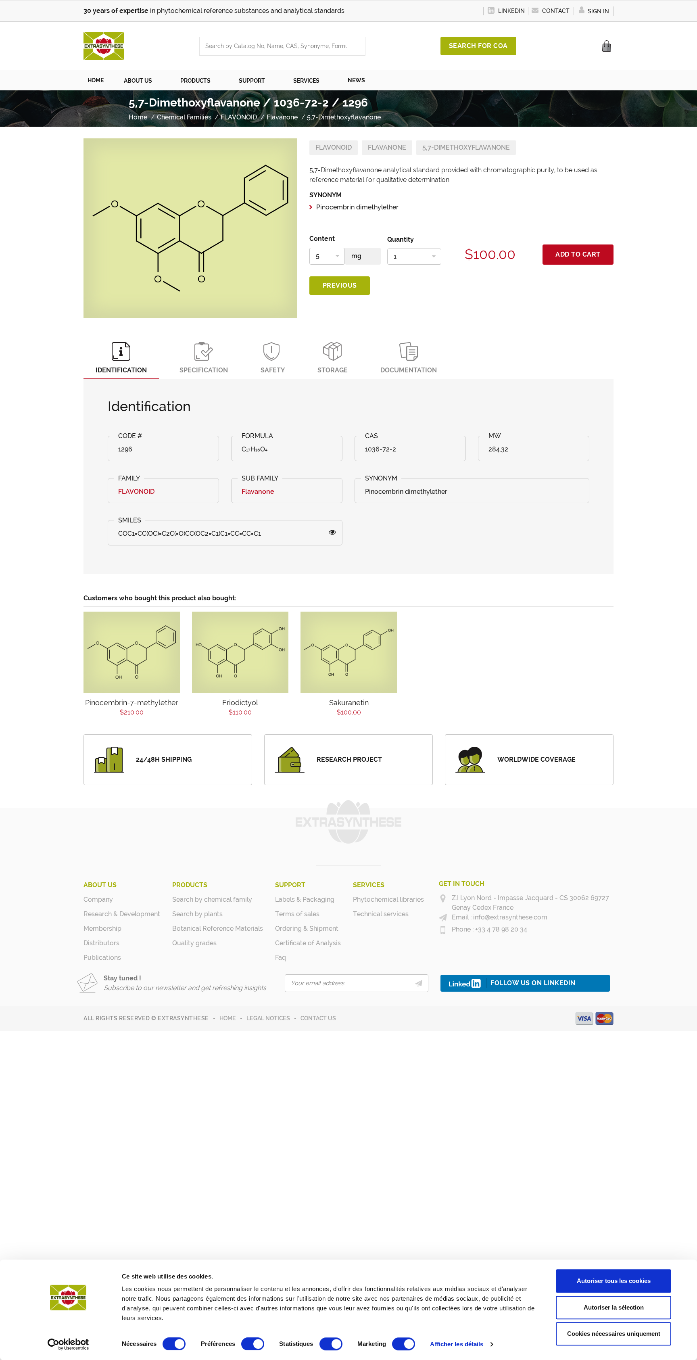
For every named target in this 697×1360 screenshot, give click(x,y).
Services (368, 885)
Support (290, 885)
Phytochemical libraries (388, 899)
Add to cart (578, 254)
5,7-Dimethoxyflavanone (466, 147)
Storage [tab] (332, 370)
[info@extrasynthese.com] (443, 918)
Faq (280, 957)
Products (189, 885)
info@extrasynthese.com (509, 917)
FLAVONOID (333, 147)
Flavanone (387, 147)
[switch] (252, 1343)
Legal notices (268, 1018)
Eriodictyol (240, 702)
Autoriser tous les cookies (614, 1280)
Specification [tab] (203, 370)
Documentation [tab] (408, 370)
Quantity (400, 239)
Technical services (381, 914)
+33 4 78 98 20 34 (500, 929)
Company (98, 899)
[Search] (357, 46)
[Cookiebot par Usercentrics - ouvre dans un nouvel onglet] (68, 1344)
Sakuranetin (349, 702)
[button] (142, 80)
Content (322, 238)
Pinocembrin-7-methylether (131, 702)
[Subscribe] (418, 983)
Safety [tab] (273, 370)
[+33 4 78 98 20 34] (443, 930)
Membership (102, 928)
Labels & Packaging (304, 899)
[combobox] (274, 46)
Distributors (101, 943)
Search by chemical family (212, 899)
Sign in (597, 11)
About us (100, 885)
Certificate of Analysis (308, 943)
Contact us (318, 1018)
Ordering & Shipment (306, 928)
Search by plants (197, 914)
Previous (340, 285)
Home (227, 1018)
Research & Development (121, 914)
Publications (102, 957)
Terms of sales (297, 914)
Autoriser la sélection (614, 1307)
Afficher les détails (456, 1344)
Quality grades (194, 943)
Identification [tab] (121, 370)
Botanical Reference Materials (217, 928)
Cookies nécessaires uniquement (613, 1333)
